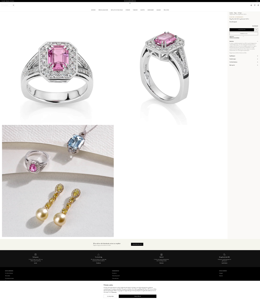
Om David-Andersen (9, 273)
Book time (161, 263)
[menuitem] (93, 10)
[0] (258, 5)
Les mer (35, 263)
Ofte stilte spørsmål (116, 275)
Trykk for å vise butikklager (234, 37)
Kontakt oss (98, 263)
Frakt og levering (115, 278)
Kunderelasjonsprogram (9, 278)
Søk (13, 5)
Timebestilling (243, 33)
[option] (58, 69)
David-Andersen (236, 17)
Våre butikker (7, 275)
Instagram (221, 273)
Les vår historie (224, 263)
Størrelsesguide (255, 26)
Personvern (114, 292)
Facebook (221, 275)
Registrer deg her (137, 244)
